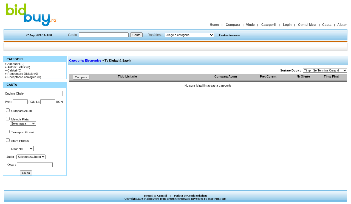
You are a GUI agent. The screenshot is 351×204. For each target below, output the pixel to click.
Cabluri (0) (14, 70)
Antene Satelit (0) (18, 67)
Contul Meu (307, 25)
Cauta (327, 25)
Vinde (250, 25)
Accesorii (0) (15, 63)
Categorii (268, 25)
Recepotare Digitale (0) (22, 73)
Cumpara (233, 25)
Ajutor (342, 25)
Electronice (93, 60)
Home (214, 25)
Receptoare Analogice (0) (24, 77)
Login (287, 25)
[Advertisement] (175, 184)
